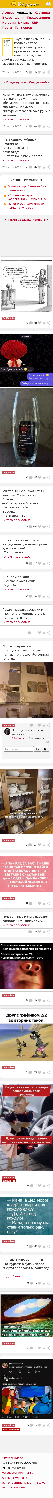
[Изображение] (37, 749)
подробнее (11, 1276)
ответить (41, 738)
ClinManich (19, 738)
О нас (6, 1477)
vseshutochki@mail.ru (17, 1472)
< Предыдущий (15, 82)
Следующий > (39, 82)
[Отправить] (45, 749)
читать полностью (16, 119)
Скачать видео (12, 1458)
